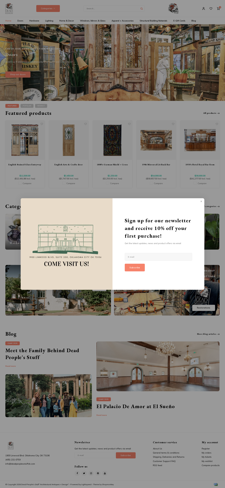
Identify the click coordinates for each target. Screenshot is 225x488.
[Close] (201, 201)
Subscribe (134, 267)
